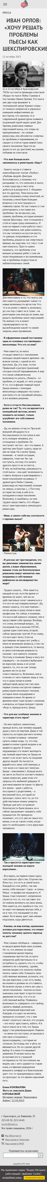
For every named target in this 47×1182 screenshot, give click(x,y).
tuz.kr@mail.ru (9, 1124)
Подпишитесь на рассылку (23, 1150)
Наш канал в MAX (14, 1143)
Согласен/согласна (34, 1178)
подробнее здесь (12, 1177)
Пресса (7, 12)
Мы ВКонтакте (13, 1135)
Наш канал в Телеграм (17, 1139)
